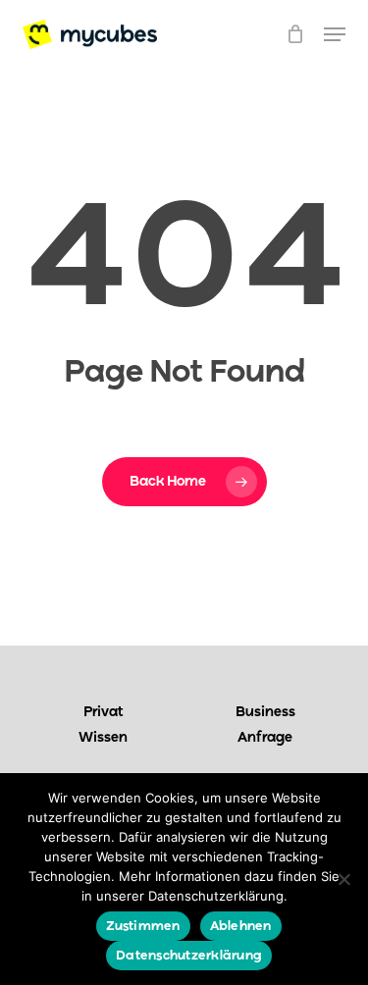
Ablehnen (241, 926)
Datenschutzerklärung (189, 956)
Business (265, 712)
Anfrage (264, 738)
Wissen (103, 738)
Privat (103, 712)
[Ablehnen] (343, 879)
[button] (334, 34)
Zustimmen (143, 926)
